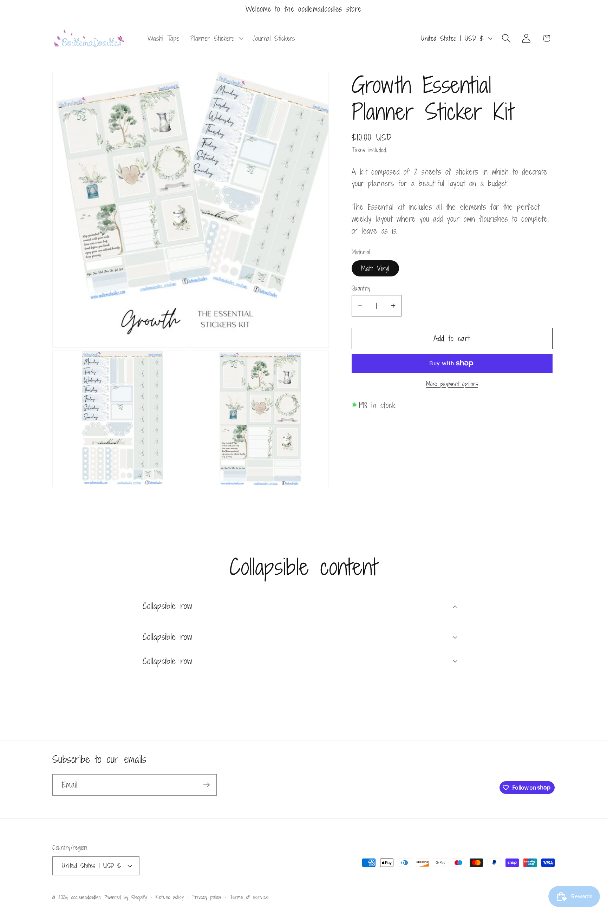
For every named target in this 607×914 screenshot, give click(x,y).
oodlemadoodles (86, 897)
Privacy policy (207, 897)
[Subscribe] (206, 785)
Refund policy (170, 897)
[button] (216, 38)
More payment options (452, 384)
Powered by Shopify (125, 897)
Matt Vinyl (375, 268)
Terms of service (249, 897)
